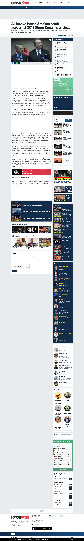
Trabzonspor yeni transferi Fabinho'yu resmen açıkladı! (31, 247)
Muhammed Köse (63, 316)
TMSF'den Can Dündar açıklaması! (17, 247)
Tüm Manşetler (37, 521)
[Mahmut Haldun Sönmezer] (56, 355)
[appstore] (37, 528)
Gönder (14, 270)
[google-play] (47, 528)
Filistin (36, 2)
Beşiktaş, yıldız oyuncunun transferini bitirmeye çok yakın (31, 235)
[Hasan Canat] (56, 323)
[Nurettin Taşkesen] (56, 328)
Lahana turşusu (62, 324)
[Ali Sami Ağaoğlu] (56, 383)
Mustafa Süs (62, 299)
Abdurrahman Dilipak (64, 278)
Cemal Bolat (62, 339)
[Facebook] (12, 525)
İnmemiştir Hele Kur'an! (64, 279)
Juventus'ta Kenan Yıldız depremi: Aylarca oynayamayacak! (17, 235)
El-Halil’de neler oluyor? (64, 329)
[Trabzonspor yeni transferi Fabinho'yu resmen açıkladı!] (31, 241)
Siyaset (21, 7)
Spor (34, 7)
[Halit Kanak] (56, 378)
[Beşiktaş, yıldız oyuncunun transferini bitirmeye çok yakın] (31, 229)
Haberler (13, 20)
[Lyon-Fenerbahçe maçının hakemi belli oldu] (45, 229)
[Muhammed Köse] (56, 317)
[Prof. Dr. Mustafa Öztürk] (56, 334)
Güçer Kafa (62, 305)
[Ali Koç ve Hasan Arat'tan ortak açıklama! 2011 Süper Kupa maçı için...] (31, 50)
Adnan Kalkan (62, 310)
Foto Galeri (42, 2)
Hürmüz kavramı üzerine (64, 335)
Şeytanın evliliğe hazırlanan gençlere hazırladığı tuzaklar (65, 368)
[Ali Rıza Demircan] (56, 361)
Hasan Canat (62, 322)
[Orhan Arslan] (56, 349)
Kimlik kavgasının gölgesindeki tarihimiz (64, 357)
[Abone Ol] (72, 35)
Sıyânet (61, 307)
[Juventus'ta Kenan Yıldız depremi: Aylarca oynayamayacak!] (18, 229)
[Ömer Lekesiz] (56, 372)
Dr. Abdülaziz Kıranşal (64, 365)
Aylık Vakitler (57, 93)
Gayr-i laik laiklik (63, 296)
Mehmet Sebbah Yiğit (64, 266)
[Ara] (68, 3)
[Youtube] (19, 525)
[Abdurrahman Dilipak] (56, 278)
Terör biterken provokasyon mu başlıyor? (65, 268)
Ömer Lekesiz (62, 371)
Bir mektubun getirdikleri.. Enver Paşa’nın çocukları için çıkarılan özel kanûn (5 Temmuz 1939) (65, 379)
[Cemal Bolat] (56, 339)
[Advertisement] (33, 73)
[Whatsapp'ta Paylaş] (63, 35)
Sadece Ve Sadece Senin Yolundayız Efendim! (64, 291)
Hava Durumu (36, 516)
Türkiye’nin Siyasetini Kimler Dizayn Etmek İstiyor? (64, 274)
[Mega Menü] (72, 2)
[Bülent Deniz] (56, 284)
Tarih (37, 7)
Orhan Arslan (62, 349)
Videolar (50, 2)
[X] (14, 525)
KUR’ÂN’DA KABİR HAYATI (65, 362)
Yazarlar (56, 2)
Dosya (62, 2)
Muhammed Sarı (63, 272)
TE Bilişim (71, 533)
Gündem (17, 7)
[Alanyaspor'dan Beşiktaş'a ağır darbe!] (45, 241)
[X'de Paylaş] (61, 35)
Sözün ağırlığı (62, 350)
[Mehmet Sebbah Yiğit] (56, 267)
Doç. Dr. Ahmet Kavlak (64, 294)
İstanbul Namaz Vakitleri (38, 517)
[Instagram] (16, 525)
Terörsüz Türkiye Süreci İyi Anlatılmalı (65, 302)
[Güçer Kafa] (56, 306)
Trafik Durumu (36, 519)
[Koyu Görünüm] (70, 3)
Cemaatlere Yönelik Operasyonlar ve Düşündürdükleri (63, 318)
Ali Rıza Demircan (63, 360)
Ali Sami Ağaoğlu (63, 382)
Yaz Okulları (62, 340)
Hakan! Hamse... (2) (63, 285)
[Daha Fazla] (65, 35)
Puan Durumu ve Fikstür (38, 520)
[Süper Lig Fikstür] (71, 473)
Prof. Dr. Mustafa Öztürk (65, 333)
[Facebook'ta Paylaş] (59, 35)
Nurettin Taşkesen (63, 328)
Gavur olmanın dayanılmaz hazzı (65, 384)
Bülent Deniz (62, 283)
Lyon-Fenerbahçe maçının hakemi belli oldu (44, 234)
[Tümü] (71, 263)
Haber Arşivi (36, 524)
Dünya (25, 7)
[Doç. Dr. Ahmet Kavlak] (56, 295)
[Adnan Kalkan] (56, 312)
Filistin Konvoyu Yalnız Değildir (64, 313)
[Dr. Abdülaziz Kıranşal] (56, 367)
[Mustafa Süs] (56, 301)
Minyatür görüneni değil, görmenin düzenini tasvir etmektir (64, 373)
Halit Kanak (62, 376)
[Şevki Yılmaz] (56, 290)
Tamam (72, 539)
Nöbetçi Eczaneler (37, 515)
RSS (14, 533)
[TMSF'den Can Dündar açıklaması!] (18, 241)
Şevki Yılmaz (62, 288)
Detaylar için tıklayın (62, 469)
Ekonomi (30, 7)
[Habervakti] (20, 2)
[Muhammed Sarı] (56, 273)
